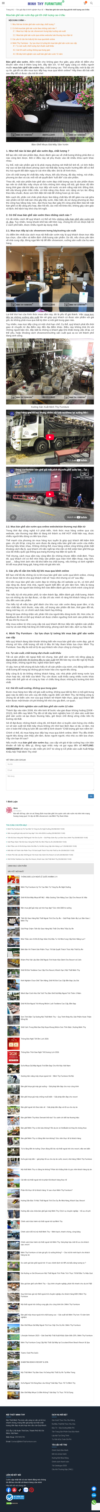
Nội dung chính (17, 20)
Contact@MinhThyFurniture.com (23, 1442)
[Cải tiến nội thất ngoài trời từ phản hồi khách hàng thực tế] (13, 1183)
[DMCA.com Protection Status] (12, 1503)
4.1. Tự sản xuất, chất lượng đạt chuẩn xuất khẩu (33, 46)
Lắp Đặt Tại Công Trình (60, 1436)
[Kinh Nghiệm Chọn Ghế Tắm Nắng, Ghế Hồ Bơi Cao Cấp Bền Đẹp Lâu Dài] (13, 985)
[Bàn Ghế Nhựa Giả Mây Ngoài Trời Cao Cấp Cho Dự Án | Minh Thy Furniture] (13, 1328)
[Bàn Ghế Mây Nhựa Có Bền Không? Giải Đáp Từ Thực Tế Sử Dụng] (13, 1395)
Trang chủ (10, 10)
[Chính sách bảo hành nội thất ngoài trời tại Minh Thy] (13, 1224)
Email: (8, 1441)
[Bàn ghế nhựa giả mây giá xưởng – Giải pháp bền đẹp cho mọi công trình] (13, 1090)
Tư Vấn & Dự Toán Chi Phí (61, 1439)
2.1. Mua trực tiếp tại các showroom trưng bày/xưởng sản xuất (39, 31)
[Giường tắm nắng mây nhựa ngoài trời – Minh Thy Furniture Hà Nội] (13, 1079)
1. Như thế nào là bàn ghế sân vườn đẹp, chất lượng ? (32, 24)
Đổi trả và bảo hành (59, 1454)
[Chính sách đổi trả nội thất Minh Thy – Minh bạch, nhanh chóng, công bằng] (13, 1235)
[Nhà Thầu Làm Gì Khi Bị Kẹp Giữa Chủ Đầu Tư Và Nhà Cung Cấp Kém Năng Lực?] (13, 942)
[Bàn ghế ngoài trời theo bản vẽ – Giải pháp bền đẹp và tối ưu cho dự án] (13, 1110)
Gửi (91, 796)
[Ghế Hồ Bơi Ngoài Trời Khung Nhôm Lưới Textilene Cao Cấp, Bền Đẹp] (13, 1008)
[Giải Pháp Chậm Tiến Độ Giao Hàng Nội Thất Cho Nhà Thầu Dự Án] (13, 932)
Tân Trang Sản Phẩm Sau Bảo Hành (65, 1432)
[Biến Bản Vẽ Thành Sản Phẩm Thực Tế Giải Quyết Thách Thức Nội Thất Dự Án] (13, 953)
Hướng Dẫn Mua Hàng (60, 1458)
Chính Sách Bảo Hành (60, 1450)
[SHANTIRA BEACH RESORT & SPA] (13, 1365)
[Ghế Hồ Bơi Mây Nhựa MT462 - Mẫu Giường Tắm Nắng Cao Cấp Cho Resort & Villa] (13, 901)
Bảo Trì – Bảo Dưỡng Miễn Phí (63, 1428)
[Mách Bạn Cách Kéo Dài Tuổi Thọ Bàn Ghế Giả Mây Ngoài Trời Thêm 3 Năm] (13, 996)
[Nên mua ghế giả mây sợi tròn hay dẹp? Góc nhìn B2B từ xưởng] (13, 911)
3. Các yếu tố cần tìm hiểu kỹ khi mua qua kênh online (32, 39)
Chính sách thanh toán (60, 1462)
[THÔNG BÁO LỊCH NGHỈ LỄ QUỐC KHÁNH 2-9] (13, 880)
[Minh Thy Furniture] (46, 3)
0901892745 (20, 1437)
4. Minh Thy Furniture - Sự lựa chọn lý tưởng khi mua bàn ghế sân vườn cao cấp (43, 43)
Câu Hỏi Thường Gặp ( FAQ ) (62, 1469)
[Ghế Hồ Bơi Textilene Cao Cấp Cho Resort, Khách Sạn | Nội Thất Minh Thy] (13, 973)
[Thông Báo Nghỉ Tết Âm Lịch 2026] (13, 1043)
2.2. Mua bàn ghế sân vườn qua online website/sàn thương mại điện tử (42, 35)
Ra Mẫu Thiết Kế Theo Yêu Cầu (63, 1424)
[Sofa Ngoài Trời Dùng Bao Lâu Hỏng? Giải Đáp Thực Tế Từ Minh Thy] (13, 1386)
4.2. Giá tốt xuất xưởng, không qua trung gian (31, 50)
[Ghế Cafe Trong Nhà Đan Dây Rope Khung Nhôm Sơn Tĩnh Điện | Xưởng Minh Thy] (13, 1031)
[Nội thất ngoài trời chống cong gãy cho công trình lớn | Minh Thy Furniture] (13, 1307)
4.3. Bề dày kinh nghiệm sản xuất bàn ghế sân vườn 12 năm (38, 54)
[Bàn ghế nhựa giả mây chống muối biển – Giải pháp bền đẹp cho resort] (13, 1100)
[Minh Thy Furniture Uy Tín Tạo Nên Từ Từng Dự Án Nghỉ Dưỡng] (13, 890)
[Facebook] (93, 1488)
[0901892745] (94, 1502)
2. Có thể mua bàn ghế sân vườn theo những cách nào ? (33, 28)
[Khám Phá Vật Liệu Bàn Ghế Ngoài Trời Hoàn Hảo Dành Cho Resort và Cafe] (13, 963)
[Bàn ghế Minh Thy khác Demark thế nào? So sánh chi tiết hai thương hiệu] (13, 1121)
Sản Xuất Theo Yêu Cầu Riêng (63, 1420)
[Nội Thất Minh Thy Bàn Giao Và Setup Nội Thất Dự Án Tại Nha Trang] (13, 1376)
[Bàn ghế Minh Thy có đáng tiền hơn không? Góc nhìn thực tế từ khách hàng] (13, 1141)
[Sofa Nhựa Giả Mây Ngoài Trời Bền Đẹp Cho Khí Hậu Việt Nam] (13, 1069)
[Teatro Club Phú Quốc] (13, 1355)
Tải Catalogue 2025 (59, 1466)
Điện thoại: (10, 1437)
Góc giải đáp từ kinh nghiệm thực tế (29, 10)
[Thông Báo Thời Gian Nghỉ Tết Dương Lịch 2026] (13, 1057)
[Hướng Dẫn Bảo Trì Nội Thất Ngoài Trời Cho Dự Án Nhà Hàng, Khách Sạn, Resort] (13, 1204)
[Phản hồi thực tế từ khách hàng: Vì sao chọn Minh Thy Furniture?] (13, 1193)
